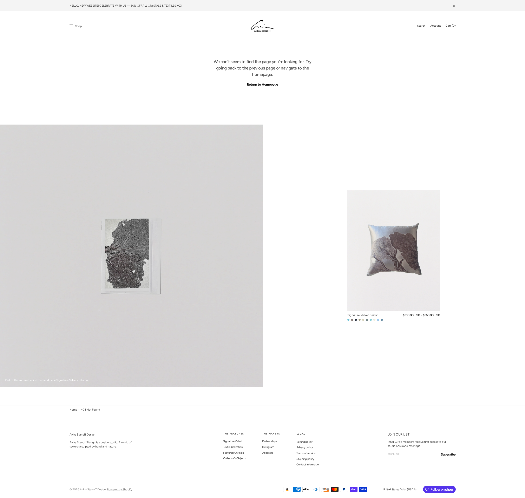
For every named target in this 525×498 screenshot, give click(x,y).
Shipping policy (305, 458)
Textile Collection (233, 447)
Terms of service (305, 453)
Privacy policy (304, 447)
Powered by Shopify (119, 489)
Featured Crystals (233, 452)
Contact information (308, 464)
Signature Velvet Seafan (362, 315)
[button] (421, 26)
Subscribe (448, 454)
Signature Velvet (232, 441)
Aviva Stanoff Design (93, 489)
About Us (267, 452)
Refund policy (304, 441)
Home (73, 409)
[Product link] (393, 256)
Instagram (268, 447)
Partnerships (269, 441)
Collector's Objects (234, 458)
